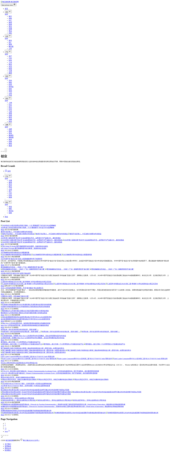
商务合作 (8, 448)
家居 (10, 146)
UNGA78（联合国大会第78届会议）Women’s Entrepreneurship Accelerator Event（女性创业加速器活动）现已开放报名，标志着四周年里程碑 (49, 373)
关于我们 (8, 444)
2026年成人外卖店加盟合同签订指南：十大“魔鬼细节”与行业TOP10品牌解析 (27, 227)
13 (5, 429)
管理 (7, 76)
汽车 (10, 58)
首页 (6, 9)
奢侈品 (11, 135)
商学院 (11, 87)
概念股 (11, 46)
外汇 (10, 20)
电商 (10, 131)
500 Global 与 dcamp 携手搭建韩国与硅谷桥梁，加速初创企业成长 (23, 248)
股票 (10, 44)
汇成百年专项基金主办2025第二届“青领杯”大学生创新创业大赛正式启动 (26, 281)
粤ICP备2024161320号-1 (31, 440)
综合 (10, 105)
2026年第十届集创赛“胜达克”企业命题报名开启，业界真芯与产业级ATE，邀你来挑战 (31, 238)
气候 (10, 111)
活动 (10, 80)
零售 (10, 133)
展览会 (11, 211)
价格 (10, 141)
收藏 (10, 29)
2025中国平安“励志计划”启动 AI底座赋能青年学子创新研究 (21, 259)
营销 (10, 91)
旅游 (10, 139)
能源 (10, 69)
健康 (10, 73)
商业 (10, 64)
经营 (10, 85)
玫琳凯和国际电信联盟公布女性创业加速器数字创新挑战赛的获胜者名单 (26, 410)
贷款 (10, 33)
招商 (10, 213)
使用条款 (8, 446)
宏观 (10, 115)
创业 (10, 206)
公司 (10, 48)
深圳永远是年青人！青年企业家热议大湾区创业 (17, 398)
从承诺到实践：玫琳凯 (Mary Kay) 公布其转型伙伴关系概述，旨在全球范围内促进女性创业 (32, 338)
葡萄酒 (11, 137)
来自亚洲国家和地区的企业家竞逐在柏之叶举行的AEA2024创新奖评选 (25, 319)
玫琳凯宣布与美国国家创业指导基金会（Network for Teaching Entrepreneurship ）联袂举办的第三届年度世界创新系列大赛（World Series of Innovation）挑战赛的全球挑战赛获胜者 (62, 406)
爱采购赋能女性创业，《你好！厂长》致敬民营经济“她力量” (22, 267)
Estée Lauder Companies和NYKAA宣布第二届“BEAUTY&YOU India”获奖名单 (28, 356)
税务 (10, 89)
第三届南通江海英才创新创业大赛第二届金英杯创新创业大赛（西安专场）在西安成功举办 (32, 348)
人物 (10, 103)
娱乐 (10, 107)
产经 (7, 52)
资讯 (7, 98)
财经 (7, 12)
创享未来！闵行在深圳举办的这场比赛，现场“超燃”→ (20, 329)
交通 (10, 71)
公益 (10, 93)
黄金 (10, 31)
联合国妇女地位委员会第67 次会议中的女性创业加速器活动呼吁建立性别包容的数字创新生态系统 (35, 390)
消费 (7, 125)
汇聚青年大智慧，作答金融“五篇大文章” (15, 296)
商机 (10, 209)
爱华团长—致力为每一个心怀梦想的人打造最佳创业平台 (20, 342)
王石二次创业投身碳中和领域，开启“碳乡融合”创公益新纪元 (22, 288)
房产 (10, 56)
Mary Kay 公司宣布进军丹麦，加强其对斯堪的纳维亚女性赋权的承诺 (25, 325)
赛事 (10, 113)
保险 (10, 18)
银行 (10, 16)
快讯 (10, 121)
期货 (10, 22)
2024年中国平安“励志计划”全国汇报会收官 (16, 273)
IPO (10, 42)
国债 (10, 24)
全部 (6, 14)
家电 (10, 143)
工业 (10, 62)
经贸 (10, 109)
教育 (10, 117)
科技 (10, 60)
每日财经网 (9, 440)
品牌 (10, 129)
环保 (10, 95)
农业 (10, 66)
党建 (10, 119)
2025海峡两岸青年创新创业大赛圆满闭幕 (15, 252)
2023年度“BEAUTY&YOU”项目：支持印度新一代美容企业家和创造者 (25, 386)
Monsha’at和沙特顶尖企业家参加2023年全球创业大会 (19, 363)
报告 (10, 82)
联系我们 (8, 450)
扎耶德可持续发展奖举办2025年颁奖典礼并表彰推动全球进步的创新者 (25, 306)
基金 (10, 27)
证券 (7, 36)
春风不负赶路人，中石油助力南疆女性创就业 (16, 232)
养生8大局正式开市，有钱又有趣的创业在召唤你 (18, 377)
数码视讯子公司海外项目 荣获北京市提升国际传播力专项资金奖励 (24, 313)
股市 (10, 40)
